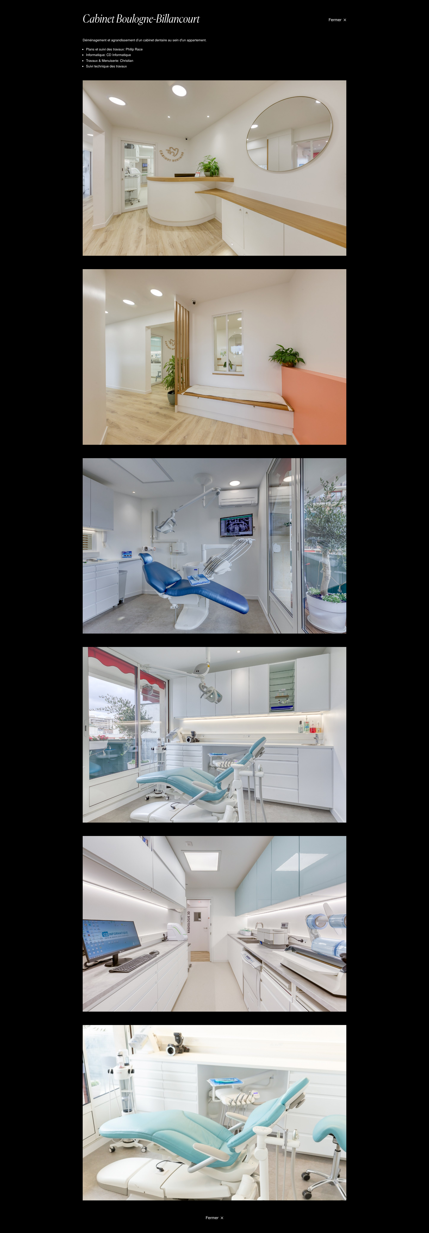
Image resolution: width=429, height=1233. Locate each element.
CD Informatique (119, 54)
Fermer (334, 20)
